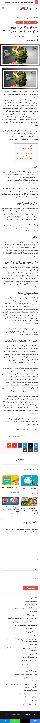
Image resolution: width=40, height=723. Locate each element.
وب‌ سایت (35, 578)
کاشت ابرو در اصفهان (30, 598)
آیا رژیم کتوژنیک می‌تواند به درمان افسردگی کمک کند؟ (29, 509)
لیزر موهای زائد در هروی (29, 704)
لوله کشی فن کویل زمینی (29, 664)
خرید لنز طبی (33, 635)
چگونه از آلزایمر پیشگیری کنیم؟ (30, 489)
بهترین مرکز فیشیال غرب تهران (27, 693)
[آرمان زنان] (25, 8)
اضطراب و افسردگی (18, 18)
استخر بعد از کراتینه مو (30, 615)
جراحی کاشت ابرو (31, 671)
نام (37, 559)
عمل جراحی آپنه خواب (30, 654)
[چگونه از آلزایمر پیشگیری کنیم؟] (29, 480)
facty (32, 429)
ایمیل (36, 569)
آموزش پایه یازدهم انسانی (29, 660)
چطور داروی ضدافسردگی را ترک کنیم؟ (10, 488)
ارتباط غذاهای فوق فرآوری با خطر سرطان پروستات (19, 2)
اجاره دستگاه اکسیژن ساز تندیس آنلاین (25, 622)
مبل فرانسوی (33, 644)
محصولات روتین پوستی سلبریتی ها (26, 625)
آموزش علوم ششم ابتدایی (29, 628)
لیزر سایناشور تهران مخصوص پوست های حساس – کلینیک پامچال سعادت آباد (21, 640)
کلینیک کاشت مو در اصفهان (28, 667)
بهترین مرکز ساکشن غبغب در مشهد (26, 674)
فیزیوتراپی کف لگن (31, 700)
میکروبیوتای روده (27, 156)
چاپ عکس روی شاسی (30, 632)
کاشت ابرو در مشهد (31, 681)
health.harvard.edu (21, 429)
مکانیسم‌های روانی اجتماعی (23, 153)
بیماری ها (28, 18)
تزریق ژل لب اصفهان (30, 677)
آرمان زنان (35, 37)
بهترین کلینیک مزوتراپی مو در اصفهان (25, 608)
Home (34, 18)
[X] (30, 445)
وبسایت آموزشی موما (30, 690)
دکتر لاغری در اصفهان (30, 605)
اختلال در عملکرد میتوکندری (23, 158)
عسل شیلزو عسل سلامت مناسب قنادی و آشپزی (22, 618)
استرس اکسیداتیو (27, 148)
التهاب (30, 146)
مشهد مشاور (33, 611)
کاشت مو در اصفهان (31, 601)
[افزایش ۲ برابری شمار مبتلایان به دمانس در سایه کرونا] (10, 501)
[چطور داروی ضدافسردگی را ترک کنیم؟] (10, 480)
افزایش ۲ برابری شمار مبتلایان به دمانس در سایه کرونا (11, 509)
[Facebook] (36, 445)
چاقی (30, 151)
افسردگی (16, 100)
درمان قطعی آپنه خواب (30, 657)
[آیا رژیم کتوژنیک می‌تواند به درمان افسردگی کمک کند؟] (29, 501)
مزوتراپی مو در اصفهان (30, 697)
